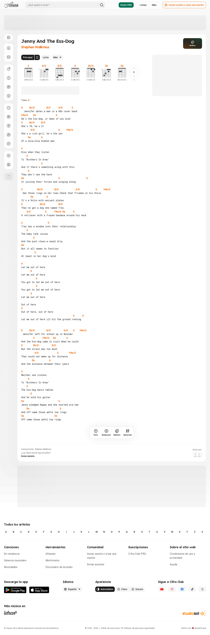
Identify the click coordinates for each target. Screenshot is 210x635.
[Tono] (9, 78)
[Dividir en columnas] (9, 57)
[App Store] (39, 590)
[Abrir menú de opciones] (8, 37)
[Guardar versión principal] (37, 57)
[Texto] (9, 126)
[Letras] (10, 613)
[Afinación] (9, 96)
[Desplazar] (9, 48)
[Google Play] (15, 590)
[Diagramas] (9, 117)
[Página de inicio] (11, 5)
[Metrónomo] (9, 165)
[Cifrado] (9, 135)
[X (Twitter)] (202, 589)
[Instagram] (172, 589)
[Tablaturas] (9, 108)
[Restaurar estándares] (8, 176)
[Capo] (9, 87)
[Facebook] (182, 589)
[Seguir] (134, 72)
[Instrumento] (9, 69)
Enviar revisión (28, 456)
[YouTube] (162, 589)
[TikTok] (192, 589)
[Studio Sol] (194, 613)
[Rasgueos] (9, 144)
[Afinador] (9, 156)
